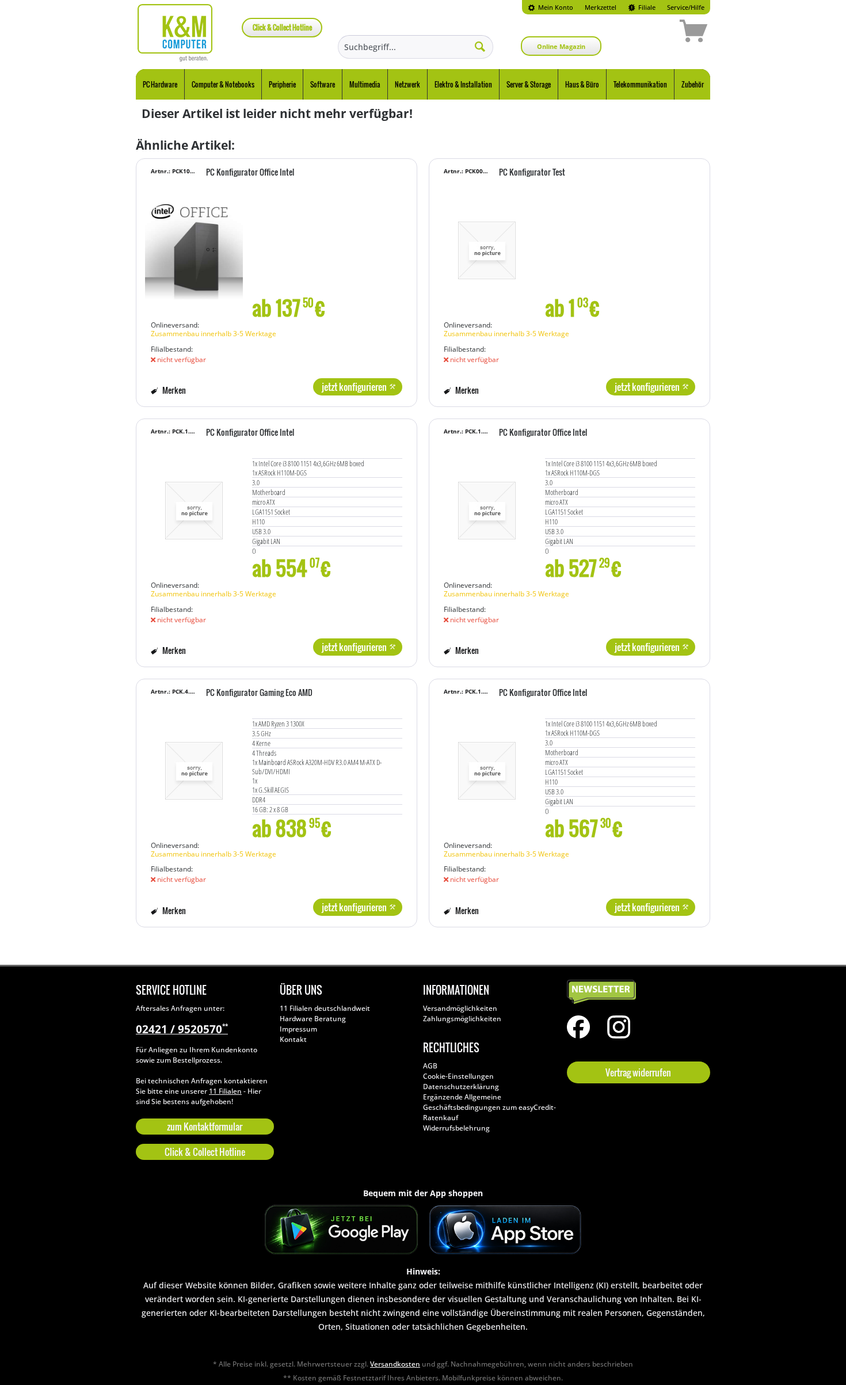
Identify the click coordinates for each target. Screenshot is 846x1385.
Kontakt (293, 1039)
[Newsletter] (636, 992)
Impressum (298, 1029)
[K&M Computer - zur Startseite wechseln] (175, 33)
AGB (430, 1066)
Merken (173, 390)
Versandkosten (395, 1364)
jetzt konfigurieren (354, 387)
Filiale (646, 7)
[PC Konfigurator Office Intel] (194, 245)
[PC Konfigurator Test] (487, 245)
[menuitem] (550, 7)
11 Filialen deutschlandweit (325, 1008)
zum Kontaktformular (204, 1126)
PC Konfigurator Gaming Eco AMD (259, 693)
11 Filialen (225, 1091)
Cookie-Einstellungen (458, 1076)
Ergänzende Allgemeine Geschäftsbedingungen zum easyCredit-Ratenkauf (489, 1107)
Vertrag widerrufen (638, 1072)
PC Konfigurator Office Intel (250, 173)
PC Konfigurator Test (532, 173)
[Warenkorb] (652, 32)
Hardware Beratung (313, 1018)
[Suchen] (480, 46)
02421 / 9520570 (182, 1029)
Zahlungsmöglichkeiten (462, 1018)
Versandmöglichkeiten (460, 1008)
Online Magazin (561, 46)
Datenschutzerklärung (461, 1086)
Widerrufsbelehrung (456, 1128)
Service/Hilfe (685, 7)
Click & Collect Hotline (282, 27)
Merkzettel (600, 7)
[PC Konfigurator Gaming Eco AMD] (194, 765)
